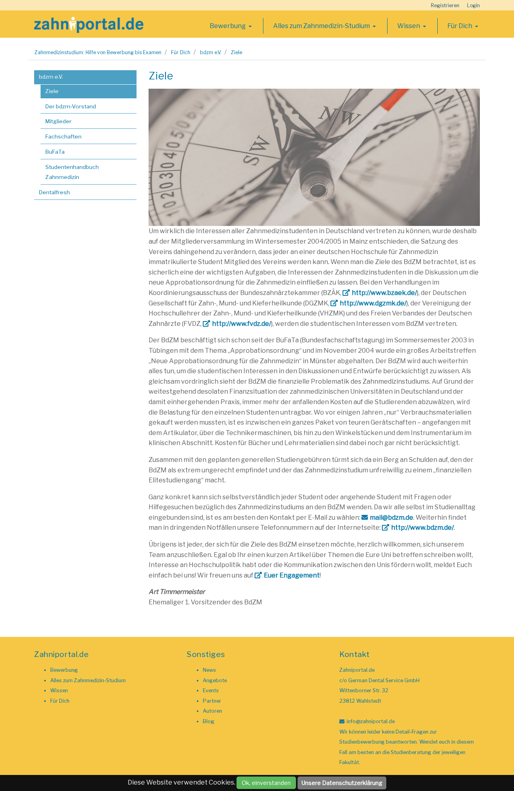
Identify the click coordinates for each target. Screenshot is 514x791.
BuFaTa (55, 151)
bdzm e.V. (210, 52)
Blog (208, 721)
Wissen (409, 26)
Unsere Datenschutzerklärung (342, 782)
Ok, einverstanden (266, 782)
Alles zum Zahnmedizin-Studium (322, 26)
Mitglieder (58, 121)
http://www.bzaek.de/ (384, 293)
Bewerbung (228, 26)
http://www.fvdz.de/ (241, 323)
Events (211, 690)
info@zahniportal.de (371, 721)
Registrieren (445, 5)
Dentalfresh (54, 192)
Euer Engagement (292, 575)
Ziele (236, 52)
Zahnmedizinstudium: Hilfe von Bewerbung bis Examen (98, 52)
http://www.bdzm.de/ (422, 527)
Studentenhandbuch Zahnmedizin (72, 172)
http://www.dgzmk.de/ (373, 303)
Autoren (212, 711)
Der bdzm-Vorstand (70, 106)
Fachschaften (63, 136)
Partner (212, 701)
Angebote (215, 680)
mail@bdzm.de (391, 517)
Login (473, 5)
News (209, 670)
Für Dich (460, 26)
